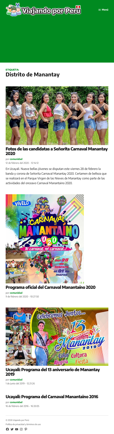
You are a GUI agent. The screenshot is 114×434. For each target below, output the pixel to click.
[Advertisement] (57, 42)
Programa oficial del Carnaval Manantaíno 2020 (50, 287)
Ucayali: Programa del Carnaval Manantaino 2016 (52, 396)
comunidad (16, 159)
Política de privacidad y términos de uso (23, 424)
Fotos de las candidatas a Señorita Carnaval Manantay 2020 (57, 151)
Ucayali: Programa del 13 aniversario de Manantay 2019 (53, 372)
